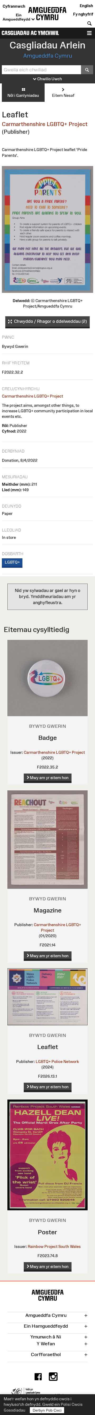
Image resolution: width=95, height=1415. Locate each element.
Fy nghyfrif (83, 14)
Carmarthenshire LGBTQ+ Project (45, 124)
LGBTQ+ (12, 562)
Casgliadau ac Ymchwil (30, 33)
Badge (47, 737)
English (86, 5)
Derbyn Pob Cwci (47, 1410)
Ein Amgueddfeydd (17, 17)
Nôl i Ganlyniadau (23, 95)
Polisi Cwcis (72, 1404)
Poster (47, 1232)
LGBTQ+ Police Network (57, 1061)
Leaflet (47, 1046)
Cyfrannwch (14, 6)
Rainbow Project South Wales (54, 1246)
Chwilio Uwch (49, 79)
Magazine (47, 910)
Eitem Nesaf (63, 95)
